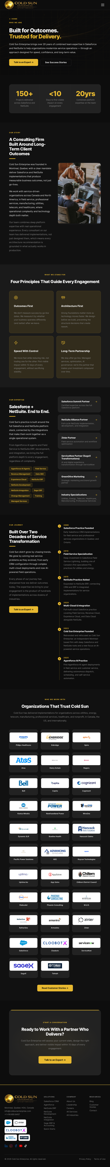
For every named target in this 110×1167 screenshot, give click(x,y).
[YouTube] (20, 1145)
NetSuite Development (50, 1112)
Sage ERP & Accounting (49, 1124)
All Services (72, 1111)
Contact (93, 1110)
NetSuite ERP (50, 1108)
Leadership (72, 1105)
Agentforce (49, 1105)
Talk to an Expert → (24, 62)
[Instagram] (11, 1145)
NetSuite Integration (49, 1118)
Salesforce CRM (51, 1101)
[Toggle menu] (102, 5)
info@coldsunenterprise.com (18, 1111)
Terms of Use (99, 1159)
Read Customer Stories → (55, 988)
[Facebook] (15, 1145)
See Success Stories (56, 62)
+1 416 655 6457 (12, 1114)
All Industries (72, 1115)
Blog (92, 1101)
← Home (13, 19)
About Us (71, 1101)
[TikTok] (25, 1145)
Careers (70, 1108)
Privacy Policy (85, 1159)
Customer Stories (94, 1106)
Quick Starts (49, 1129)
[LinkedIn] (6, 1145)
